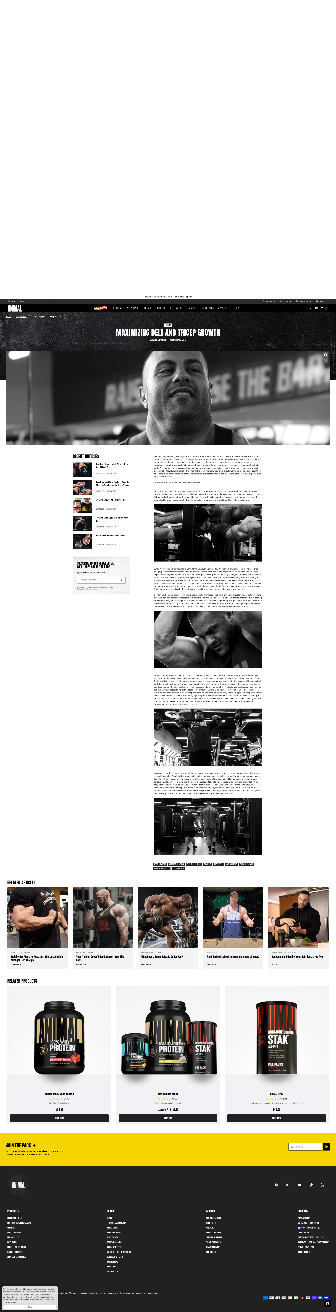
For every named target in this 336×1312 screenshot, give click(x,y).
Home (8, 316)
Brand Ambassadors (115, 1242)
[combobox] (24, 301)
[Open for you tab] (327, 1303)
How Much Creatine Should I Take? (111, 535)
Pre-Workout (133, 308)
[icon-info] (327, 308)
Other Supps (175, 308)
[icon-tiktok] (311, 1185)
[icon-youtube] (299, 1185)
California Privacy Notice (308, 1223)
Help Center (211, 1223)
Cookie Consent (304, 1252)
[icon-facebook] (276, 1185)
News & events (160, 864)
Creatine (148, 308)
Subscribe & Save (114, 1232)
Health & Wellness (15, 1252)
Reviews (110, 1218)
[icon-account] (316, 308)
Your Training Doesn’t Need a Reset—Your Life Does (100, 958)
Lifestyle (218, 864)
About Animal (303, 301)
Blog (321, 301)
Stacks (192, 308)
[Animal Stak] (277, 1055)
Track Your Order (213, 1242)
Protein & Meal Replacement (19, 1223)
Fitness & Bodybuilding (116, 1223)
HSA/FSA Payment (213, 1247)
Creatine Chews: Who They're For (110, 499)
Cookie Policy (303, 1232)
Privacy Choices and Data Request (312, 1237)
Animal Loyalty (113, 1227)
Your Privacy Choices (311, 1227)
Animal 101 (111, 1266)
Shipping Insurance (214, 1237)
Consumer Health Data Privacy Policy (313, 1242)
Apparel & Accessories (16, 1257)
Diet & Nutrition (194, 864)
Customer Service (213, 1218)
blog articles (21, 316)
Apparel (222, 308)
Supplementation (176, 864)
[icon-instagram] (288, 1185)
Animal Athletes (113, 1247)
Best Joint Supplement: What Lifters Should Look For (112, 466)
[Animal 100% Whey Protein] (59, 1055)
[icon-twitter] (323, 1185)
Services (269, 301)
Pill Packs (117, 308)
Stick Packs (208, 308)
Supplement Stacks (15, 1218)
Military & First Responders (119, 1252)
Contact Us (211, 1252)
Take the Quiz (112, 1271)
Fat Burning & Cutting (16, 1247)
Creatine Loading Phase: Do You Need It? (112, 519)
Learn (236, 308)
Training (207, 864)
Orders (285, 301)
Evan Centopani (246, 864)
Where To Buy (212, 1227)
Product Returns (213, 1232)
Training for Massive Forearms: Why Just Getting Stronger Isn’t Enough (37, 958)
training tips (178, 868)
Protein (161, 308)
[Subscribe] (326, 1147)
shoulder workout (161, 868)
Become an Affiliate (115, 1257)
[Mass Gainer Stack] (168, 1055)
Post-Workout (13, 1242)
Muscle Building (14, 1232)
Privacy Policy (304, 1218)
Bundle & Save (112, 1237)
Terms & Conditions (306, 1247)
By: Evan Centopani (158, 339)
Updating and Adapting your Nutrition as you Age (297, 957)
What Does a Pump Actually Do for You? (162, 957)
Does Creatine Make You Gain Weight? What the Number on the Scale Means (112, 484)
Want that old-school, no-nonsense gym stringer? (233, 957)
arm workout (231, 864)
